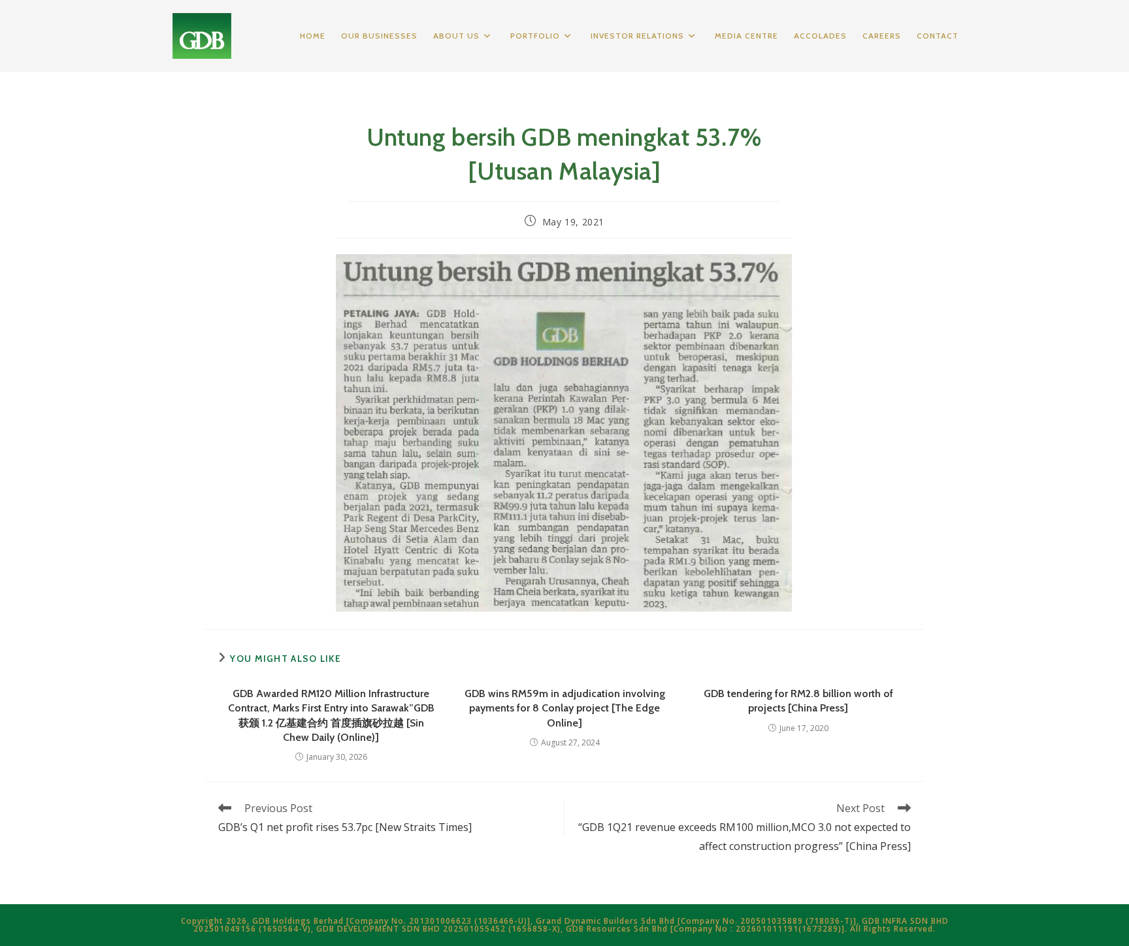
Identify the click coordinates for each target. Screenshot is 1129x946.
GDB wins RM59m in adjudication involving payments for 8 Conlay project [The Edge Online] (565, 708)
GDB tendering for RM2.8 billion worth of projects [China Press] (798, 700)
